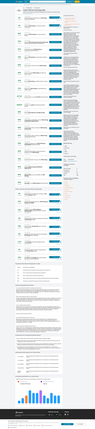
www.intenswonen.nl (72, 161)
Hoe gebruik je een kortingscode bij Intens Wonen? (72, 25)
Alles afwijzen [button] (80, 424)
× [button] (93, 420)
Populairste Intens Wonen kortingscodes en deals (70, 19)
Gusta (66, 193)
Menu (26, 1)
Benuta (66, 182)
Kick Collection (68, 195)
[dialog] (47, 424)
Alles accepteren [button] (67, 424)
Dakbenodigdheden (69, 187)
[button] (33, 427)
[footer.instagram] (67, 414)
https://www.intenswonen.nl (28, 13)
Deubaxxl (67, 189)
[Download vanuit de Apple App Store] (51, 415)
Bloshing (66, 184)
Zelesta (66, 199)
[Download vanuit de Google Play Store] (59, 415)
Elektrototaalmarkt (69, 191)
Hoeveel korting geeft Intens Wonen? (71, 22)
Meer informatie (59, 20)
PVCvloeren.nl (67, 197)
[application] (39, 395)
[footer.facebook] (65, 414)
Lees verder (16, 423)
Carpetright (67, 186)
